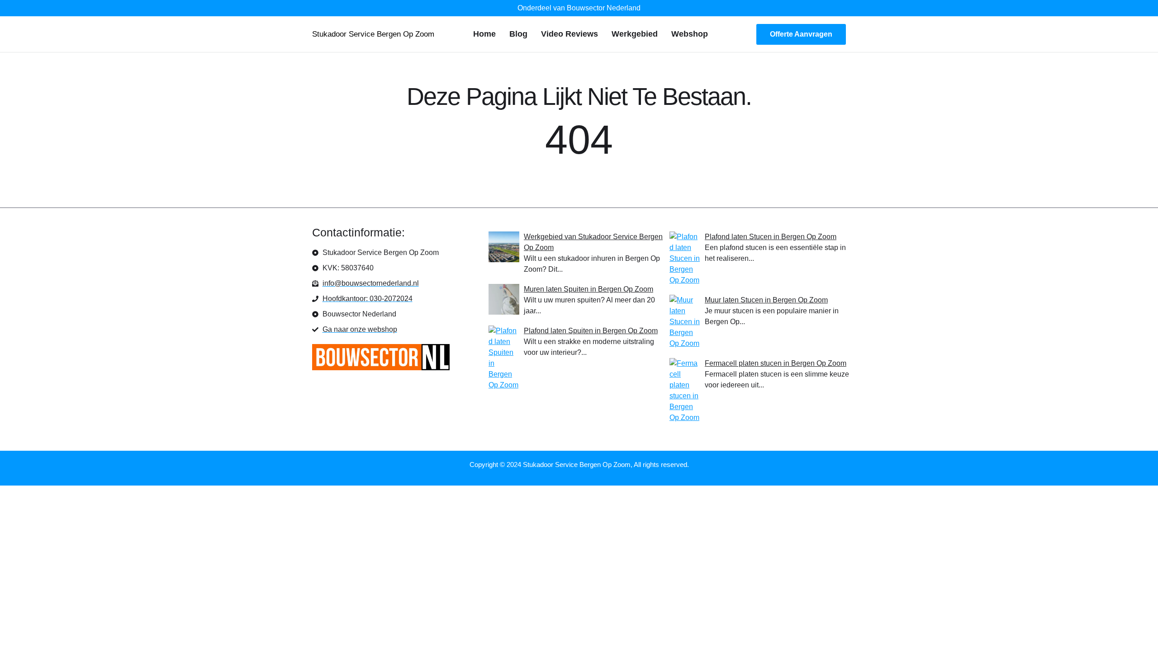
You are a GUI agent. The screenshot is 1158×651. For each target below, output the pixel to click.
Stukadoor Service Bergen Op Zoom (373, 34)
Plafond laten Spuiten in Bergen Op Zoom (591, 331)
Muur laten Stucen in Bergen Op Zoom (766, 300)
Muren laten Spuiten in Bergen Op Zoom (588, 289)
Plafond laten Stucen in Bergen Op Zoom (770, 237)
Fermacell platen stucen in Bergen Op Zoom (775, 363)
